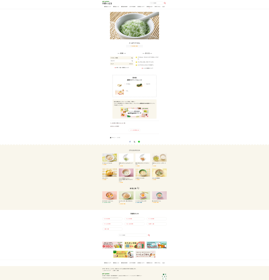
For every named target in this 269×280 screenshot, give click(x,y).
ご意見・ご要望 (116, 270)
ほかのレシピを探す (114, 126)
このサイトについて (107, 270)
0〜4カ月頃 (107, 218)
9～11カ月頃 (107, 223)
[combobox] (158, 3)
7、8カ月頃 (151, 218)
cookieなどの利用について (123, 275)
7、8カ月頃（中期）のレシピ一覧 (117, 123)
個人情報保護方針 (114, 275)
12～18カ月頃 (130, 223)
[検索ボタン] (165, 3)
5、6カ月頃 (129, 218)
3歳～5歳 (107, 228)
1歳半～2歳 (151, 223)
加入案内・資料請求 (106, 275)
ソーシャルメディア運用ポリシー (135, 275)
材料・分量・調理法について (122, 67)
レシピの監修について (148, 68)
